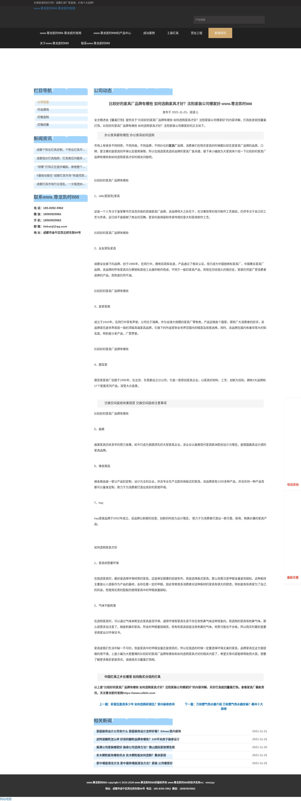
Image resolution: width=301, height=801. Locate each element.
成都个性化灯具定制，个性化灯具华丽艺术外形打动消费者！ (75, 149)
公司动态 (43, 102)
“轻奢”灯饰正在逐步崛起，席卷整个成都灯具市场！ (70, 166)
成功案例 (149, 33)
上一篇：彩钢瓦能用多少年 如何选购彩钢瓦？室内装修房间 (137, 704)
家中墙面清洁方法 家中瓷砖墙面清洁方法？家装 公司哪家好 (134, 763)
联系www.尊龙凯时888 (95, 43)
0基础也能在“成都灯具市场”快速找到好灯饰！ (66, 175)
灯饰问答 (43, 124)
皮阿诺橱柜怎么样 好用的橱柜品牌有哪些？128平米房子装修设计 (138, 739)
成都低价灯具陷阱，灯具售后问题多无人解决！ (67, 158)
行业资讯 (43, 109)
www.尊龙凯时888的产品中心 (112, 33)
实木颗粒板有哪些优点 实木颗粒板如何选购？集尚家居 (131, 755)
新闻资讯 (220, 33)
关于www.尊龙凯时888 (54, 43)
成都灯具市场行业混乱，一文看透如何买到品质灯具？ (71, 184)
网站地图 (5, 799)
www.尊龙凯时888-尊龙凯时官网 (54, 8)
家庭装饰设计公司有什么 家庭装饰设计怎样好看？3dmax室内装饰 (138, 731)
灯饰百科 (43, 117)
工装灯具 (173, 33)
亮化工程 (196, 33)
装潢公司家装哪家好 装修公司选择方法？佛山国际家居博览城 (135, 747)
